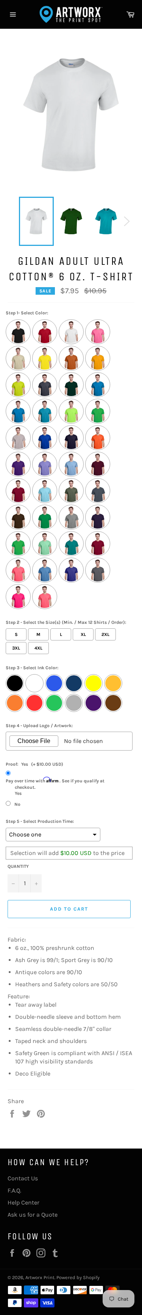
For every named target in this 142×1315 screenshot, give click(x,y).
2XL (105, 634)
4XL (38, 648)
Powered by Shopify (78, 1277)
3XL (16, 648)
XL (83, 634)
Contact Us (23, 1178)
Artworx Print (40, 1277)
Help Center (23, 1202)
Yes (55, 786)
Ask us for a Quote (33, 1214)
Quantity (18, 866)
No (17, 804)
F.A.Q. (14, 1190)
